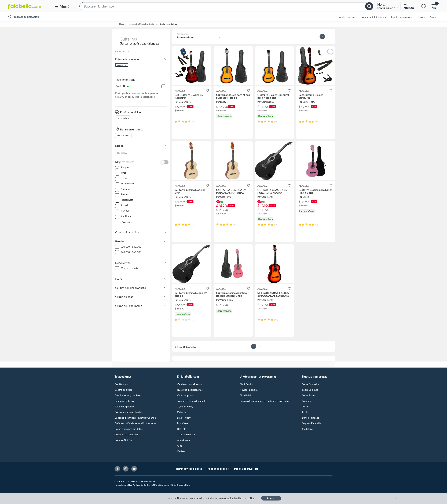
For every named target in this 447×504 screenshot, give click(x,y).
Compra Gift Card (124, 440)
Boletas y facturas (124, 400)
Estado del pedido (124, 406)
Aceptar (271, 498)
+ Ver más (125, 222)
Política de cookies (218, 468)
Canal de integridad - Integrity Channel (135, 417)
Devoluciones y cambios (128, 395)
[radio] (176, 121)
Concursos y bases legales (128, 412)
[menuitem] (399, 17)
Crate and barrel (186, 434)
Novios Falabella (249, 389)
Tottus (305, 406)
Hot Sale (181, 428)
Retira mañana (123, 135)
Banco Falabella (310, 417)
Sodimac (306, 400)
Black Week (183, 423)
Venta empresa (185, 395)
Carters (181, 451)
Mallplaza (307, 428)
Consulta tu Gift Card (126, 434)
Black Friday (183, 417)
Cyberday (182, 412)
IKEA (305, 412)
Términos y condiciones (189, 468)
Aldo (179, 445)
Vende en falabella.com (189, 384)
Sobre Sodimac (310, 389)
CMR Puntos (246, 384)
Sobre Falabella (310, 384)
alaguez (120, 65)
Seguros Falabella (311, 423)
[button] (226, 6)
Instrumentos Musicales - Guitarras (142, 24)
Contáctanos (121, 384)
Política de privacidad (246, 468)
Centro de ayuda (123, 389)
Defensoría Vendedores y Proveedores (135, 423)
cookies (250, 498)
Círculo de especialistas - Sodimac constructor (265, 400)
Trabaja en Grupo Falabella (191, 400)
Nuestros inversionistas (190, 389)
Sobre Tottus (309, 395)
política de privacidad (232, 498)
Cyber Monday (185, 406)
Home (121, 24)
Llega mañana (123, 118)
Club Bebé (245, 395)
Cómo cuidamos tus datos (128, 428)
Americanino (184, 440)
